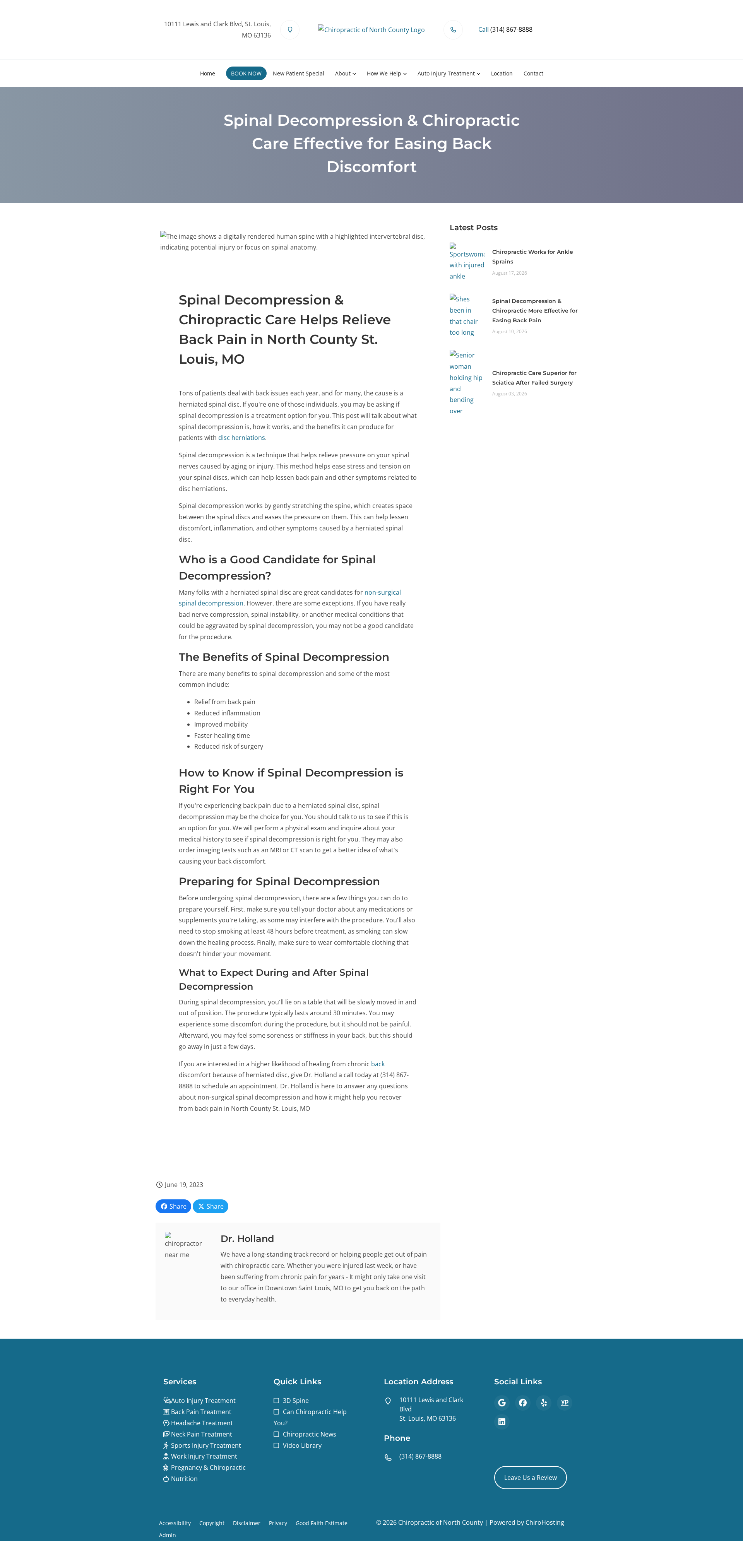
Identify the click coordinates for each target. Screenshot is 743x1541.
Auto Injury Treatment (446, 73)
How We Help (384, 73)
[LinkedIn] (502, 1422)
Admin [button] (167, 1535)
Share (177, 1206)
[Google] (502, 1403)
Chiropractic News (309, 1434)
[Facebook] (523, 1403)
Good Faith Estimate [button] (322, 1523)
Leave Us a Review (530, 1477)
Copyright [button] (211, 1523)
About (343, 73)
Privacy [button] (278, 1523)
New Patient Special (298, 73)
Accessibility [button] (175, 1523)
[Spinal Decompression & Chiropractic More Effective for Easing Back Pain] (467, 315)
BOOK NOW (246, 73)
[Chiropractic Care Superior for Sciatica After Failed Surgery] (467, 382)
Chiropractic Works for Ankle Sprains (532, 256)
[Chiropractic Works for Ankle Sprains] (467, 261)
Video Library (302, 1445)
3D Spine (296, 1400)
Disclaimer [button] (246, 1523)
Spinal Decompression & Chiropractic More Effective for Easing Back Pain (535, 311)
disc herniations (241, 437)
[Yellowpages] (564, 1403)
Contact (533, 73)
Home (207, 73)
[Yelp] (543, 1403)
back (378, 1064)
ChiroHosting (545, 1522)
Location (502, 73)
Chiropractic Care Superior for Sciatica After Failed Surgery (534, 377)
